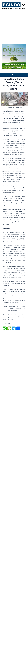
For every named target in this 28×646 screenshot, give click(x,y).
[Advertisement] (14, 26)
